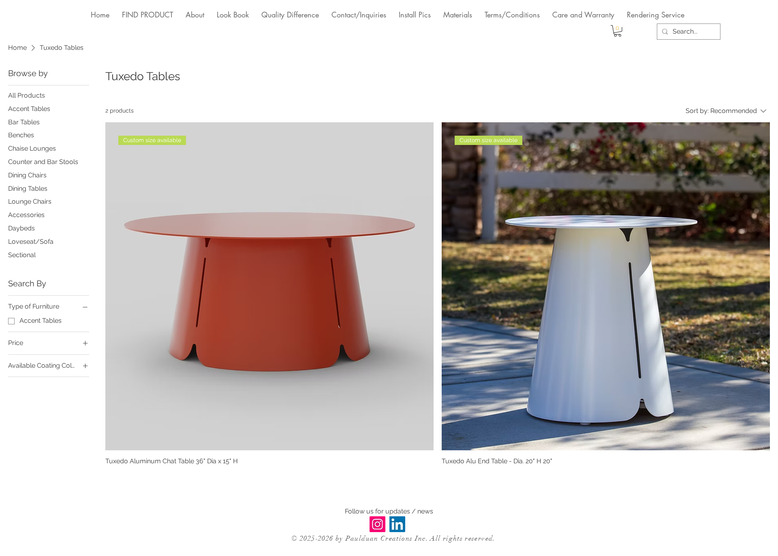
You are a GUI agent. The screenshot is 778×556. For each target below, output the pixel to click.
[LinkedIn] (397, 524)
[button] (617, 31)
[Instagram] (377, 524)
